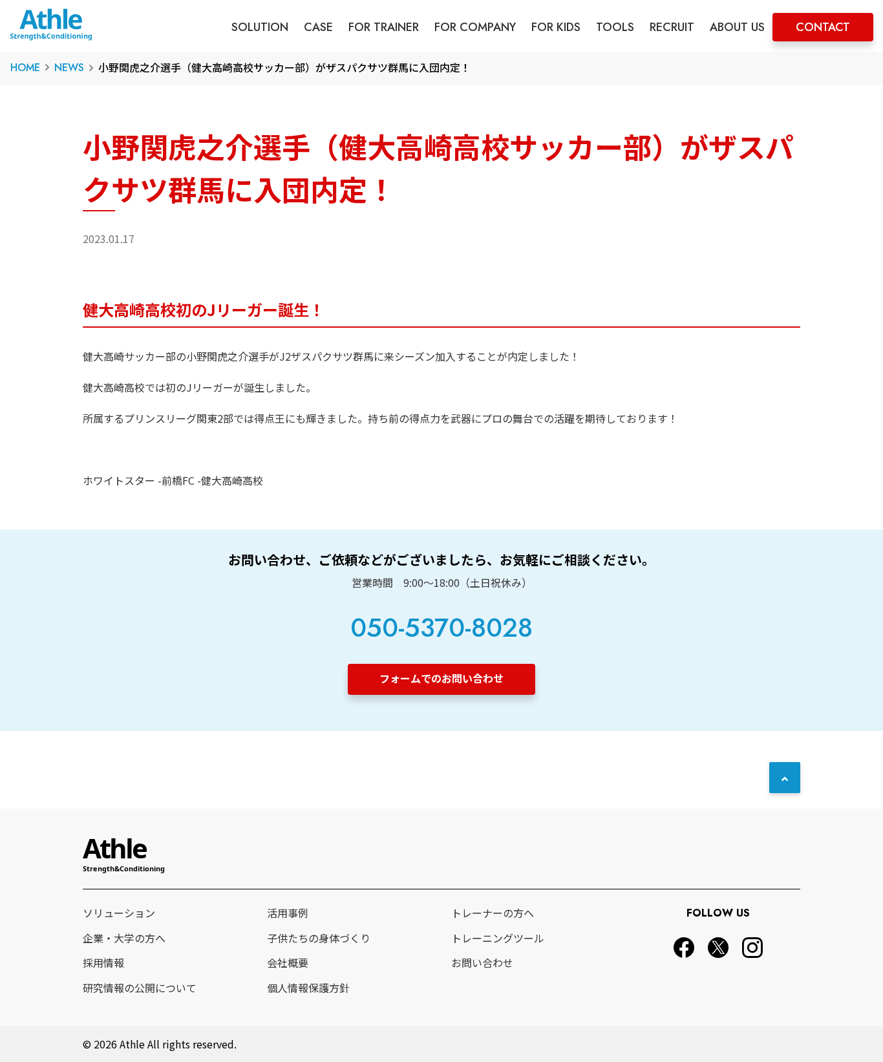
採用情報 (103, 962)
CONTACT (823, 27)
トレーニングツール (497, 938)
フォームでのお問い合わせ (441, 678)
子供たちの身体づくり (318, 938)
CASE (318, 27)
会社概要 (287, 962)
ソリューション (119, 912)
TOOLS (615, 27)
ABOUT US (737, 27)
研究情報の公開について (140, 987)
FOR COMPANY (475, 27)
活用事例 (287, 912)
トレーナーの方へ (492, 912)
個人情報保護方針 (308, 987)
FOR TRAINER (383, 27)
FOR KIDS (555, 27)
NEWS (69, 67)
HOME (25, 67)
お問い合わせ (482, 962)
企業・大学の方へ (124, 938)
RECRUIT (672, 27)
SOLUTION (259, 27)
